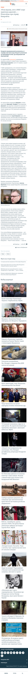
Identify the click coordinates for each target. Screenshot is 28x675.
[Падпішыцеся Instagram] (20, 653)
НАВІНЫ (6, 673)
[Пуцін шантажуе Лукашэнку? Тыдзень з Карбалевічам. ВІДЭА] (14, 290)
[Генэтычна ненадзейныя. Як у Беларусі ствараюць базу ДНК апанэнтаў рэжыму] (14, 353)
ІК (1, 19)
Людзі (2, 7)
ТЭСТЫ (14, 673)
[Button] (16, 25)
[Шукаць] (22, 673)
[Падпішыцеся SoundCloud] (17, 653)
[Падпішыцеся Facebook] (5, 653)
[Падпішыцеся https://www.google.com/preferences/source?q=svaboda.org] (2, 653)
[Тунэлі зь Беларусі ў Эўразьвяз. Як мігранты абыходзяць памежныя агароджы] (14, 607)
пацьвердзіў (12, 59)
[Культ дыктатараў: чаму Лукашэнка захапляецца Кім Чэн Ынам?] (14, 375)
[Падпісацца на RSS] (2, 656)
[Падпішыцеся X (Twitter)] (8, 653)
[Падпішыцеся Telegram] (23, 653)
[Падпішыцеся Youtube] (11, 653)
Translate (21, 1)
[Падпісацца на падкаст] (14, 653)
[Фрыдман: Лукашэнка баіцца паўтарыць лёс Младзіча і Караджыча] (14, 310)
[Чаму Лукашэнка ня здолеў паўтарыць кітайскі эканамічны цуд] (14, 395)
